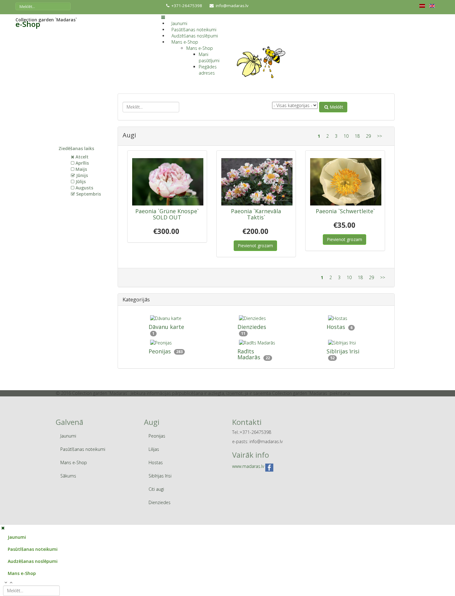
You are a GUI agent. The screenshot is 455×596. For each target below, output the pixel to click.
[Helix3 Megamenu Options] (163, 17)
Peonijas (160, 351)
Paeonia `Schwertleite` (345, 211)
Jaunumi (179, 23)
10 (346, 136)
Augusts (84, 188)
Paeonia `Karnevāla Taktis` (256, 214)
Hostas (336, 326)
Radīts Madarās (248, 354)
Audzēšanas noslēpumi (194, 36)
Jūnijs (82, 175)
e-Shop (27, 24)
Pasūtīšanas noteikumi (193, 29)
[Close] (3, 528)
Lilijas (154, 449)
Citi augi (156, 489)
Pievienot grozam (255, 245)
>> (379, 136)
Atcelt (82, 157)
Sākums (68, 476)
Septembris (88, 194)
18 (357, 136)
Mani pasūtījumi (209, 57)
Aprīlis (82, 163)
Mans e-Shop (184, 42)
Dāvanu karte (166, 326)
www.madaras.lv (248, 466)
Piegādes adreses (208, 70)
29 (368, 136)
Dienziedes (251, 326)
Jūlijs (81, 181)
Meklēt (336, 107)
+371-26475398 (186, 5)
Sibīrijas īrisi (343, 351)
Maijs (81, 169)
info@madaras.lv (232, 5)
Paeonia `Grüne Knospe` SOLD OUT (167, 214)
